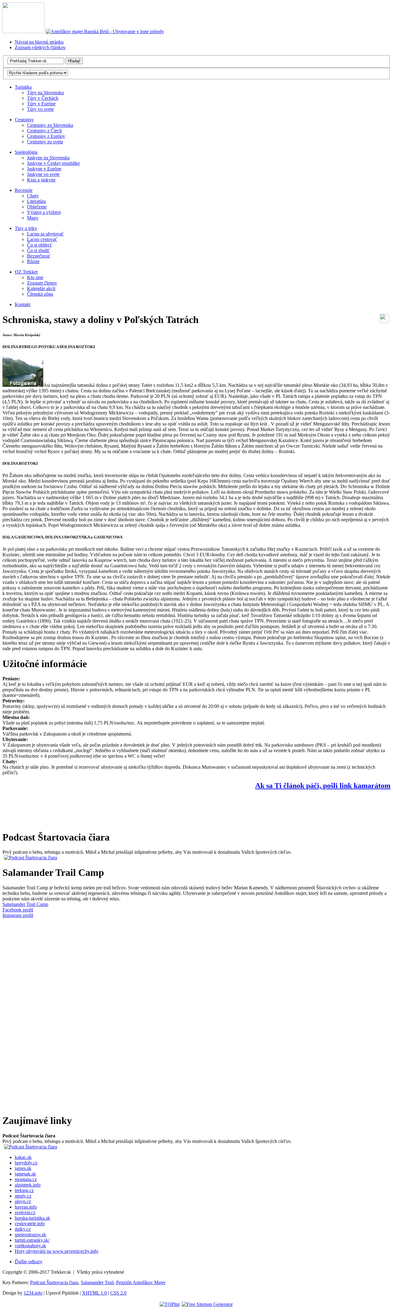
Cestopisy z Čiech (44, 130)
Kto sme (35, 277)
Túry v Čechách (42, 98)
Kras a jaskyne (41, 179)
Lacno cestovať (42, 239)
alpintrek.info (28, 1184)
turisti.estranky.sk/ (32, 1240)
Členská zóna (40, 294)
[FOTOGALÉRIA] (22, 385)
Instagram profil (17, 915)
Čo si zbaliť (38, 250)
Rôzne (33, 261)
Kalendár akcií (41, 288)
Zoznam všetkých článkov (40, 47)
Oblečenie (37, 206)
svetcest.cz (25, 1212)
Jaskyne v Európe (44, 168)
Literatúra (36, 201)
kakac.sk (23, 1157)
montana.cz (26, 1179)
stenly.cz (23, 1195)
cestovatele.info (30, 1223)
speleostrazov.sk (30, 1234)
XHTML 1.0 (94, 1293)
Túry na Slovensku (45, 92)
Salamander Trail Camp (25, 904)
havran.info (26, 1207)
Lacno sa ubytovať (45, 233)
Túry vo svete (40, 109)
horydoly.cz (26, 1162)
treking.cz (24, 1190)
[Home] (23, 31)
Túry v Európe (41, 103)
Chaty (33, 195)
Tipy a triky (26, 228)
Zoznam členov (42, 283)
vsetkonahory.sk (30, 1245)
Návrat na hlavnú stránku (39, 42)
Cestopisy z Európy (46, 136)
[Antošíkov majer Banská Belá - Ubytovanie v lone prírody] (105, 31)
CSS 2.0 (118, 1293)
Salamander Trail (97, 1282)
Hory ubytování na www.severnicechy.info (56, 1251)
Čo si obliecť (39, 244)
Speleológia (26, 152)
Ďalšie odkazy (28, 1261)
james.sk (23, 1168)
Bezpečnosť (38, 255)
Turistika (23, 87)
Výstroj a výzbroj (44, 212)
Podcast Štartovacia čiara (54, 1282)
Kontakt (22, 304)
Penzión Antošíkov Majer (140, 1282)
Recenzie (24, 190)
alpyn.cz (23, 1201)
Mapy (32, 217)
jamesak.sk (25, 1173)
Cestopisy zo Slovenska (50, 125)
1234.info (33, 1293)
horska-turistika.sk (32, 1218)
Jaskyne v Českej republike (53, 163)
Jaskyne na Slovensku (48, 157)
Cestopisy (24, 119)
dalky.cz (23, 1229)
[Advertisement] (114, 810)
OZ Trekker (26, 271)
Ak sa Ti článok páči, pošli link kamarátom (323, 786)
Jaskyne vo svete (43, 174)
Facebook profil (17, 909)
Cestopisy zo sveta (45, 141)
